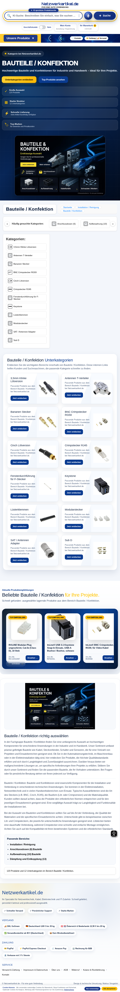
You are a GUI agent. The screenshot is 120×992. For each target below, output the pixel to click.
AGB (66, 970)
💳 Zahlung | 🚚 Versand (96, 38)
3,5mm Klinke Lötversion (24, 247)
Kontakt (5, 974)
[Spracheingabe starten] (88, 16)
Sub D (16, 340)
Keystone (17, 306)
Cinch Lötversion (21, 281)
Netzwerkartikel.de (60, 5)
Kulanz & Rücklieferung (94, 970)
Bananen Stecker (21, 264)
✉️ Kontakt (76, 38)
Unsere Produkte (21, 38)
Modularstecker (20, 323)
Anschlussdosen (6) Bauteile (26, 849)
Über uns (56, 970)
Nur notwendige (92, 989)
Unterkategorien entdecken (19, 79)
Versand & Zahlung (11, 970)
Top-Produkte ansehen (53, 79)
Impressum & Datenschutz (35, 970)
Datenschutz (69, 990)
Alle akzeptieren (109, 989)
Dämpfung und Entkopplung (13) (28, 859)
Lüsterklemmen (20, 315)
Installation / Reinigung (22, 844)
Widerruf (75, 970)
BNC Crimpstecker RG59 (25, 272)
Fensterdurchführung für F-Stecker (26, 297)
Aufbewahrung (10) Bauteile (25, 854)
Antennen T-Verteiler (22, 255)
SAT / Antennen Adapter (24, 332)
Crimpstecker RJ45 (22, 289)
